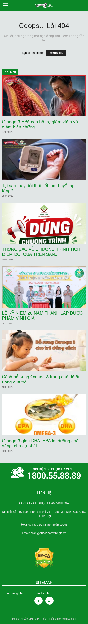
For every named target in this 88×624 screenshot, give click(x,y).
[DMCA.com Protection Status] (44, 567)
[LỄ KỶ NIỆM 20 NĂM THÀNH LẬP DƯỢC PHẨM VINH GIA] (44, 287)
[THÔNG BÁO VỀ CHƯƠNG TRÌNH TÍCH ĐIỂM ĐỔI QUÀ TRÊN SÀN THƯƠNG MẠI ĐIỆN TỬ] (44, 223)
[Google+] (49, 601)
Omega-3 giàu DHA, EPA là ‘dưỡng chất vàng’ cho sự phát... (41, 442)
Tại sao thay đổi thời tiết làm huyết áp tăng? (38, 187)
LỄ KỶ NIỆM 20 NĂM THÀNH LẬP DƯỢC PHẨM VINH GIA (42, 315)
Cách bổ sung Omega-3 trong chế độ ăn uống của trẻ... (41, 379)
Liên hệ (46, 593)
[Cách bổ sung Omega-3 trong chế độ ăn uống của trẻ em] (44, 350)
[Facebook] (38, 601)
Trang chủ (17, 593)
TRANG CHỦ (56, 53)
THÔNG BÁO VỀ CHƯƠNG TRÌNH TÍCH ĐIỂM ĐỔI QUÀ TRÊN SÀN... (41, 251)
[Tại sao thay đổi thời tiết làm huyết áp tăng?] (44, 159)
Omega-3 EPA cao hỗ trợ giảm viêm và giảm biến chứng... (40, 124)
